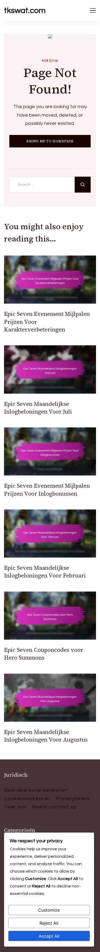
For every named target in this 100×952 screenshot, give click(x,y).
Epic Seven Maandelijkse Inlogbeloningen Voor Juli (38, 407)
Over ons (15, 806)
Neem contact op (54, 806)
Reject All (48, 923)
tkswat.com (25, 10)
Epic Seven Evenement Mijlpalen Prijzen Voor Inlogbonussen (47, 489)
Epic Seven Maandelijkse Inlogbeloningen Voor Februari (45, 571)
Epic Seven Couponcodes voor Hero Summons (43, 653)
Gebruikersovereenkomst (36, 790)
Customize (49, 910)
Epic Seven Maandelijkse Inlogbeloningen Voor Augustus (46, 735)
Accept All (49, 936)
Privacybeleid (73, 798)
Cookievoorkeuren (27, 798)
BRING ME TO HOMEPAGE (50, 141)
